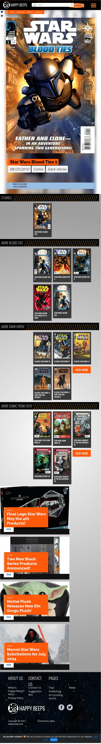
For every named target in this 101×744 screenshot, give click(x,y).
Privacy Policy (15, 698)
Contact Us (34, 687)
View (9, 529)
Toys (51, 687)
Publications (20, 12)
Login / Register (76, 5)
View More (81, 370)
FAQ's (11, 694)
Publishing (55, 691)
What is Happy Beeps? (16, 689)
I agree (54, 740)
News (72, 687)
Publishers (30, 12)
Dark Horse (39, 12)
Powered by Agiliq (46, 721)
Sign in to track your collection (20, 185)
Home (12, 12)
